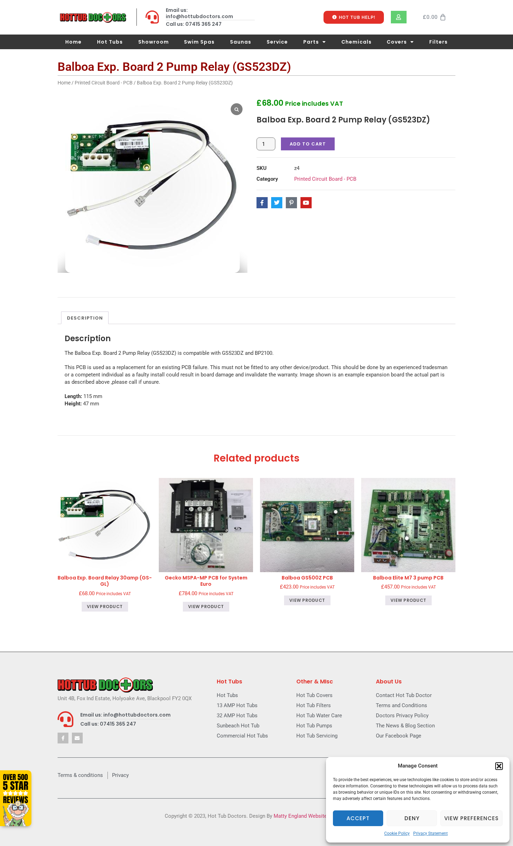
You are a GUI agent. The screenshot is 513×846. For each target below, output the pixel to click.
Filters (438, 41)
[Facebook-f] (63, 738)
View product (105, 606)
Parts (311, 41)
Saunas (240, 41)
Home (73, 41)
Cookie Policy (397, 833)
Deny (411, 818)
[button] (499, 766)
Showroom (153, 41)
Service (277, 41)
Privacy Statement (430, 833)
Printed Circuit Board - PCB (104, 82)
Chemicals (356, 41)
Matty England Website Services (311, 816)
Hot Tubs (110, 41)
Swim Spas (199, 41)
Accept (358, 818)
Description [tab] (85, 318)
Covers (397, 41)
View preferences (471, 818)
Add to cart (308, 144)
